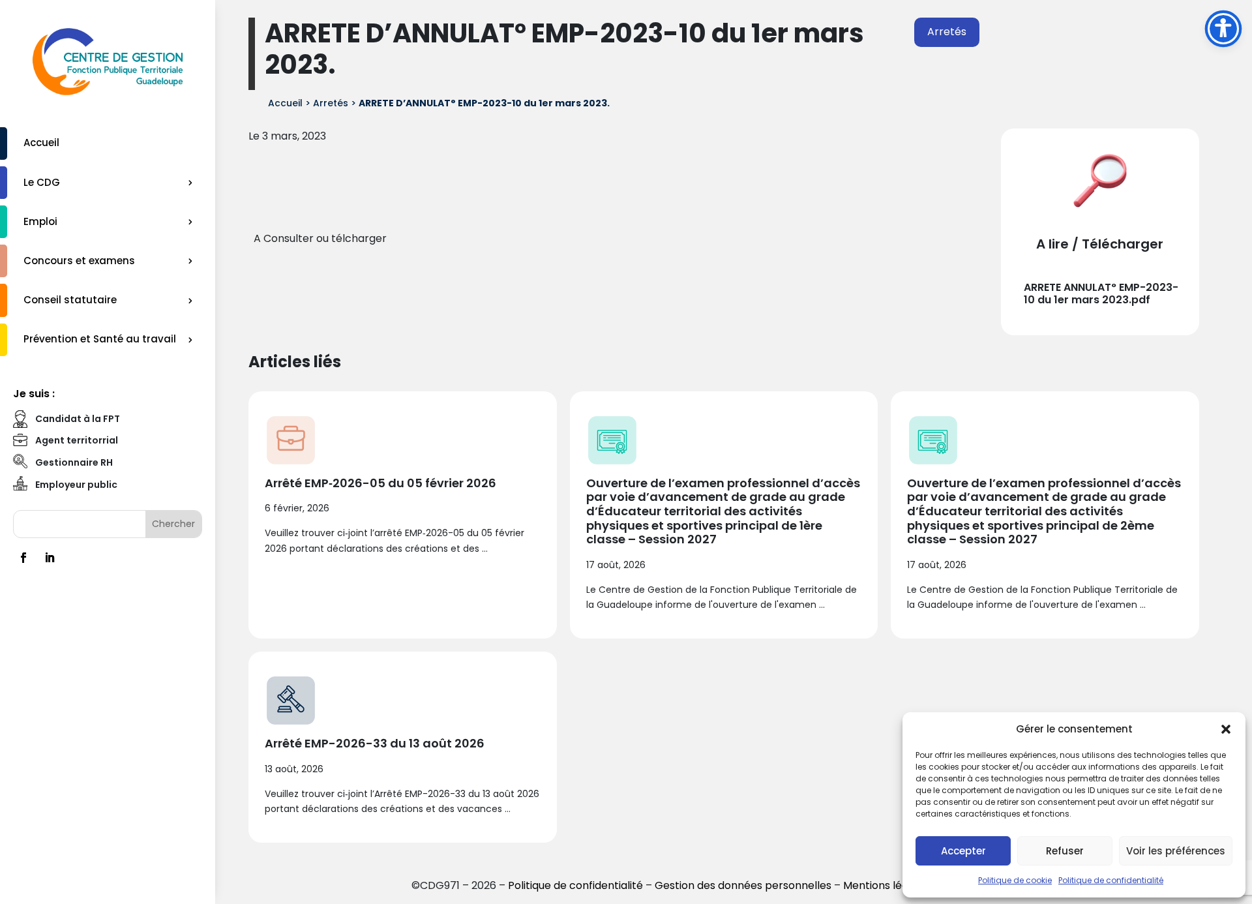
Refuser (1065, 851)
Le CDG (41, 182)
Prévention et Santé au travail (99, 339)
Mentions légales (886, 885)
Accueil (41, 142)
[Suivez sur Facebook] (23, 557)
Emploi (40, 221)
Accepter (963, 851)
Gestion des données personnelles (743, 885)
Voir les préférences (1175, 851)
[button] (1225, 729)
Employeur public (76, 484)
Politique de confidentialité (1110, 880)
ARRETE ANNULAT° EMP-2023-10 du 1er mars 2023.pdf (1101, 293)
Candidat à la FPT (77, 418)
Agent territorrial (76, 440)
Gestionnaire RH (74, 462)
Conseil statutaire (70, 300)
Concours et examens (79, 260)
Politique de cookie (1015, 880)
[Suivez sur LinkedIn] (49, 557)
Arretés (946, 31)
